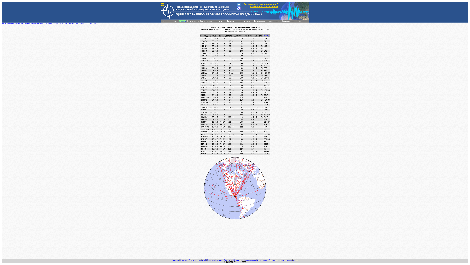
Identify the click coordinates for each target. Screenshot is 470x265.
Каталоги (183, 260)
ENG (162, 5)
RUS (162, 3)
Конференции (274, 21)
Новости (164, 21)
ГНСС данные (207, 21)
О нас (299, 21)
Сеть (266, 36)
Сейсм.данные (194, 21)
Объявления (288, 21)
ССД (176, 21)
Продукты (219, 21)
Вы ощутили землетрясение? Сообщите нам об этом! (261, 5)
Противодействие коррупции (280, 260)
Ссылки (231, 21)
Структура (246, 21)
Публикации (260, 21)
